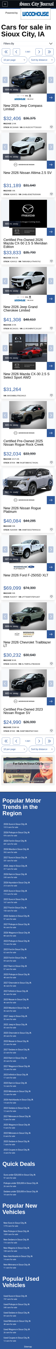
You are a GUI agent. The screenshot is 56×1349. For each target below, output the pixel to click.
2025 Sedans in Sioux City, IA (16, 1143)
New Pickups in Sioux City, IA (16, 1232)
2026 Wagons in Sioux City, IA (17, 934)
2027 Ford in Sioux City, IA (15, 909)
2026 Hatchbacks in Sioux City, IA (18, 1101)
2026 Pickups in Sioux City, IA (17, 834)
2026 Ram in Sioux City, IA (15, 875)
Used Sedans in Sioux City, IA (16, 1314)
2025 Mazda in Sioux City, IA (16, 1009)
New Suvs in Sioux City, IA (15, 1224)
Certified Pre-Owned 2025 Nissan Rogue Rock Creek (23, 442)
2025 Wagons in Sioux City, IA (17, 1126)
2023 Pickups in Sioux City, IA (17, 942)
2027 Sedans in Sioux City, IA (16, 1051)
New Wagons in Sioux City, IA (16, 1249)
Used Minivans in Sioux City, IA (17, 1322)
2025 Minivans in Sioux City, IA (17, 1092)
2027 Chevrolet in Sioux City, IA (17, 984)
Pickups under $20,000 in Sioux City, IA (21, 1184)
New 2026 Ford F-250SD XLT (25, 575)
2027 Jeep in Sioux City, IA (15, 1017)
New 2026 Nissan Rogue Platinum (22, 509)
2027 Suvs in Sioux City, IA (15, 859)
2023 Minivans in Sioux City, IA (17, 1134)
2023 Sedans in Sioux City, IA (16, 1109)
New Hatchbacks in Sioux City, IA (18, 1257)
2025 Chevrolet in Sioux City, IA (17, 1034)
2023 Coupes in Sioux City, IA (16, 1151)
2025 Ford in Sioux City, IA (15, 959)
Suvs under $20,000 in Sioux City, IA (19, 1176)
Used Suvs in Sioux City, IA (15, 1297)
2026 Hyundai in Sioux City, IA (17, 884)
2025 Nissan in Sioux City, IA (16, 1042)
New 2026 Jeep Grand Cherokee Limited (20, 308)
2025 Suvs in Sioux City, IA (15, 892)
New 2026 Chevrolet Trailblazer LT (27, 644)
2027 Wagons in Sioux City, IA (17, 1067)
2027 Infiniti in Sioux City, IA (16, 992)
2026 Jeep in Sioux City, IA (15, 867)
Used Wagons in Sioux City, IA (17, 1331)
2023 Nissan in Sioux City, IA (16, 1001)
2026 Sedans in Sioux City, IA (16, 917)
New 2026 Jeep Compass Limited (22, 107)
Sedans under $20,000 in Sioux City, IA (21, 1193)
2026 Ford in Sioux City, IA (15, 842)
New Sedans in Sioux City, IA (16, 1241)
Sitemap (28, 1347)
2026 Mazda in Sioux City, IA (16, 850)
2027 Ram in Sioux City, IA (15, 967)
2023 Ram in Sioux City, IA (15, 1059)
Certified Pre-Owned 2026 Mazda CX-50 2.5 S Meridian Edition (25, 243)
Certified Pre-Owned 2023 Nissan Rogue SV (23, 711)
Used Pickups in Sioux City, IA (17, 1306)
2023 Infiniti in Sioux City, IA (16, 1076)
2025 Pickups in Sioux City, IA (17, 976)
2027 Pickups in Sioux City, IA (17, 926)
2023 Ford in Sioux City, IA (15, 951)
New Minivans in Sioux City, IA (17, 1266)
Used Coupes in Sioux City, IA (16, 1339)
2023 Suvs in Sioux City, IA (15, 900)
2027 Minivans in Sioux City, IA (17, 1118)
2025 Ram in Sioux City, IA (15, 1084)
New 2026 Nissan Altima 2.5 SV (27, 172)
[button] (5, 80)
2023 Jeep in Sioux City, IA (15, 1026)
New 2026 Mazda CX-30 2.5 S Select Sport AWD (26, 375)
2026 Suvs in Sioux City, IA (15, 825)
